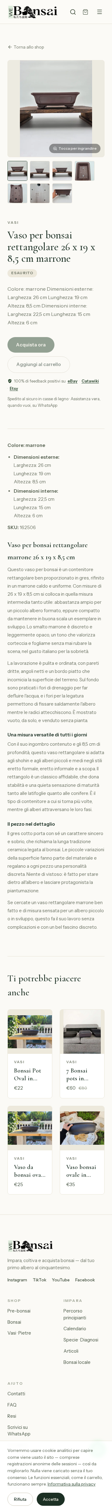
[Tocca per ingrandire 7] (62, 193)
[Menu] (100, 12)
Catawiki (90, 380)
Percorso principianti (74, 1314)
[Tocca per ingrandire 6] (40, 193)
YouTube (61, 1279)
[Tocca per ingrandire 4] (85, 171)
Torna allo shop (29, 47)
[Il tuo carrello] (85, 12)
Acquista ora (31, 345)
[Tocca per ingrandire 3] (62, 171)
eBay (72, 380)
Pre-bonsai (18, 1311)
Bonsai (14, 1322)
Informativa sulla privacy (72, 1483)
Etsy (14, 388)
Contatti (16, 1394)
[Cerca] (73, 12)
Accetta (50, 1499)
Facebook (85, 1279)
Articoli (70, 1351)
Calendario (74, 1328)
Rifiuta (20, 1499)
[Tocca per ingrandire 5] (17, 193)
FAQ (11, 1405)
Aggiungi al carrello (38, 364)
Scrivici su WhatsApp (18, 1431)
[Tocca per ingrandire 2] (40, 171)
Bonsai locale (77, 1362)
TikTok (39, 1279)
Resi (11, 1416)
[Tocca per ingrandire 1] (17, 171)
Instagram (17, 1279)
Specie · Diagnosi (80, 1340)
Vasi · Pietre (19, 1333)
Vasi (13, 222)
